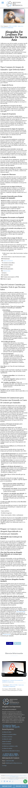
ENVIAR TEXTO (21, 786)
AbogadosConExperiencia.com (12, 775)
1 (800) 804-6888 (20, 611)
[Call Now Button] (25, 781)
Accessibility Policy (14, 776)
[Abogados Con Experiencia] (14, 4)
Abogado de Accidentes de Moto (9, 734)
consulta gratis (6, 634)
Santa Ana (20, 26)
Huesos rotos (7, 271)
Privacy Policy (23, 775)
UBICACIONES (13, 26)
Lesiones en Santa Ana (7, 27)
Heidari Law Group (14, 779)
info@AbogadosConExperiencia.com (13, 763)
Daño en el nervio (8, 260)
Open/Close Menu (2, 2)
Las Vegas (4, 765)
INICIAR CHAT (7, 786)
